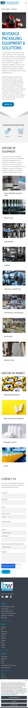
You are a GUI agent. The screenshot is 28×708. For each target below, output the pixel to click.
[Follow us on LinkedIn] (2, 596)
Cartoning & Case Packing (8, 613)
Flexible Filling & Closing (7, 606)
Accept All (14, 701)
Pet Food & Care (5, 667)
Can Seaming (4, 608)
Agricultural (4, 656)
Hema (2, 642)
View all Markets (5, 670)
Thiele (2, 647)
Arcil (2, 629)
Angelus (3, 627)
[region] (14, 693)
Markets (8, 9)
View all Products (5, 620)
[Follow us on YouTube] (6, 596)
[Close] (26, 681)
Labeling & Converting (7, 615)
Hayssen (3, 640)
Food (2, 663)
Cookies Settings (14, 705)
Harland (3, 638)
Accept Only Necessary (14, 697)
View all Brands (5, 650)
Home (3, 9)
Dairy (2, 661)
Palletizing (4, 617)
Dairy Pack (4, 631)
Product (7, 136)
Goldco (3, 636)
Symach (3, 645)
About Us (3, 677)
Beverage (3, 658)
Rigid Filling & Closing (7, 611)
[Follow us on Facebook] (10, 596)
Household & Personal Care (8, 665)
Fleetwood (4, 633)
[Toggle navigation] (26, 3)
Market (20, 136)
